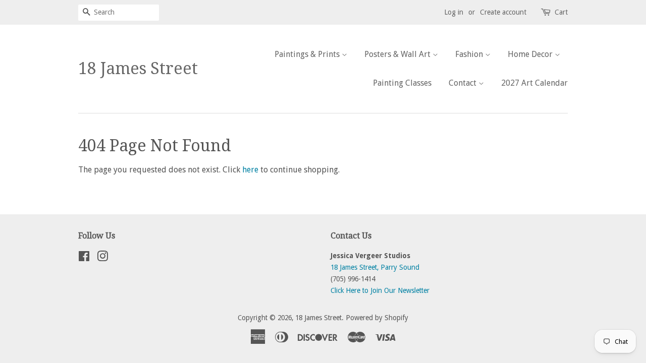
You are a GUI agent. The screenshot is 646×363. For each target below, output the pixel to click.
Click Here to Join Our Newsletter (380, 290)
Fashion (470, 54)
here (250, 169)
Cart (561, 12)
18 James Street (138, 68)
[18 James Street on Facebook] (84, 258)
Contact (463, 83)
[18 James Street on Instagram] (102, 258)
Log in (453, 12)
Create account (503, 12)
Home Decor (531, 54)
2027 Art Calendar (534, 83)
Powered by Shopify (377, 318)
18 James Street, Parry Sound (375, 267)
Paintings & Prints (308, 54)
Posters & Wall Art (398, 54)
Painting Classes (402, 83)
